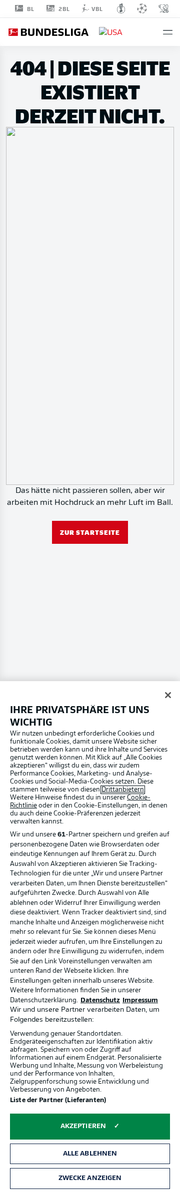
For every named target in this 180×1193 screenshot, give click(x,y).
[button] (168, 32)
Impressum (140, 1000)
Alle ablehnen (90, 1154)
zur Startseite (90, 532)
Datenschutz (100, 1000)
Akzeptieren (83, 1126)
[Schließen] (168, 695)
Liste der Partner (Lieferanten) (58, 1100)
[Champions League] (142, 8)
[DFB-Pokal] (121, 8)
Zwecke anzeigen (90, 1178)
